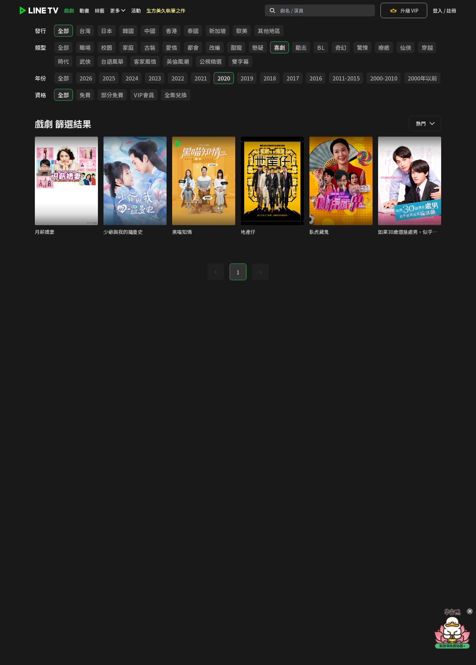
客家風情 (145, 61)
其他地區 (269, 30)
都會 (193, 47)
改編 (214, 47)
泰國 (193, 30)
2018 (269, 78)
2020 (223, 78)
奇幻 (340, 47)
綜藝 (100, 10)
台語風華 (112, 61)
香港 (171, 30)
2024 (131, 78)
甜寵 (236, 47)
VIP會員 (144, 95)
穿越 (427, 47)
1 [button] (238, 272)
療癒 (384, 47)
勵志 (301, 47)
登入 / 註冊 (444, 10)
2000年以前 (422, 78)
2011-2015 (346, 78)
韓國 (128, 30)
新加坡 (217, 30)
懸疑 (257, 47)
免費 (85, 95)
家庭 (128, 47)
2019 (246, 78)
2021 (200, 78)
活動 (136, 10)
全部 (63, 30)
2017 (292, 78)
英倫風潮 (178, 61)
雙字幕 (240, 61)
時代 (63, 61)
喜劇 (279, 47)
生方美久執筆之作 (165, 10)
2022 (177, 78)
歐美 (241, 30)
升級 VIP (409, 10)
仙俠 (405, 47)
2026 (85, 78)
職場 (85, 47)
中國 (149, 30)
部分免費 (112, 95)
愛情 (171, 47)
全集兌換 (175, 95)
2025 (108, 78)
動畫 (84, 10)
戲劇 (69, 10)
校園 (106, 47)
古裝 (149, 47)
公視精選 (210, 61)
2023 (154, 78)
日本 (106, 30)
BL (321, 47)
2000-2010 (383, 78)
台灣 (85, 30)
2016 (315, 78)
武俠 (85, 61)
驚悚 (362, 47)
